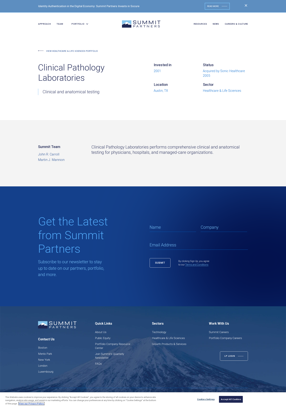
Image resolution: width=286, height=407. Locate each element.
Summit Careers (219, 332)
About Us (100, 332)
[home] (141, 24)
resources (200, 24)
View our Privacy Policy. (31, 403)
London (42, 365)
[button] (79, 23)
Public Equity (102, 338)
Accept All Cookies (231, 399)
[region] (143, 399)
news (216, 24)
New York (44, 359)
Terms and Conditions (196, 264)
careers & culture (236, 24)
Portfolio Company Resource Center (112, 345)
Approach (44, 24)
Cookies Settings (206, 399)
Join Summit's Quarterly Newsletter (109, 355)
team (60, 24)
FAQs (98, 363)
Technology (159, 332)
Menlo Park (45, 353)
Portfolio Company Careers (225, 338)
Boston (42, 347)
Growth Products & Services (169, 344)
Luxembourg (45, 371)
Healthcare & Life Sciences (168, 338)
